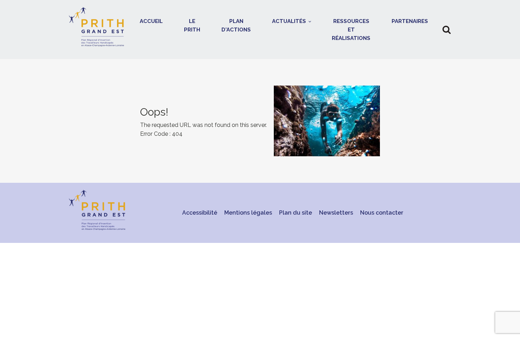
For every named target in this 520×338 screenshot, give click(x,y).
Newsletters (336, 212)
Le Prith (192, 25)
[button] (446, 29)
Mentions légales (248, 212)
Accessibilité (199, 212)
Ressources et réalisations (351, 29)
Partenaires (410, 21)
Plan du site (295, 212)
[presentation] (260, 121)
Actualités (289, 21)
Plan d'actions (236, 25)
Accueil (151, 21)
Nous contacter (381, 212)
